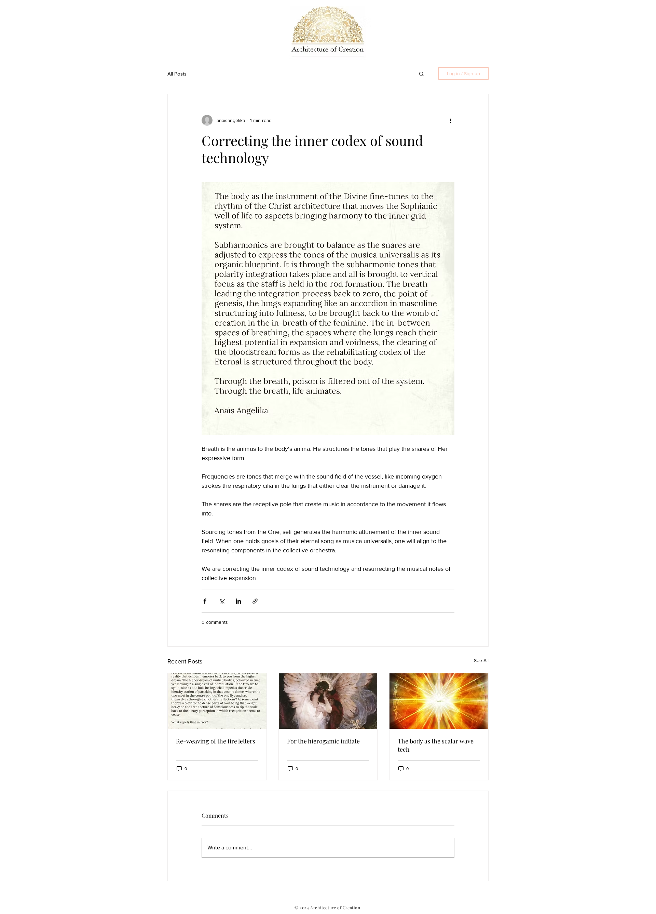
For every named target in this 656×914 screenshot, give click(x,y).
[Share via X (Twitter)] (221, 601)
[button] (421, 73)
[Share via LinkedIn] (238, 601)
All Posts (177, 74)
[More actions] (450, 120)
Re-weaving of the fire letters (215, 741)
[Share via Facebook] (205, 601)
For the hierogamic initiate (323, 741)
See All (481, 660)
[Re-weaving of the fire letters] (217, 701)
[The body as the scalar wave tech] (439, 701)
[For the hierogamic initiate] (328, 701)
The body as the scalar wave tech (436, 745)
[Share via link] (255, 601)
